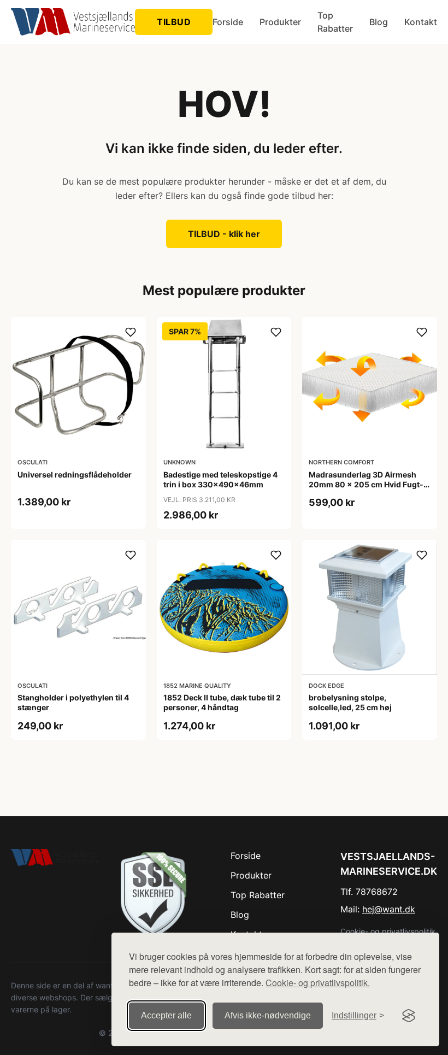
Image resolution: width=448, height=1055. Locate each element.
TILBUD (174, 21)
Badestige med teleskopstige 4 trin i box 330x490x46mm (220, 479)
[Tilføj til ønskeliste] (130, 332)
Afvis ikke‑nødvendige (268, 1015)
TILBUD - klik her (224, 233)
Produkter (280, 21)
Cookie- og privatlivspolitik (387, 931)
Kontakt (420, 21)
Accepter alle (166, 1015)
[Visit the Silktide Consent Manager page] (409, 1016)
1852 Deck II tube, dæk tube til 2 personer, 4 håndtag (222, 702)
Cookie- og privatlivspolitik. (318, 982)
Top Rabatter (335, 22)
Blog (378, 21)
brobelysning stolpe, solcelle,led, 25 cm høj (350, 702)
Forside (228, 21)
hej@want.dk (388, 909)
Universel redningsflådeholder (74, 474)
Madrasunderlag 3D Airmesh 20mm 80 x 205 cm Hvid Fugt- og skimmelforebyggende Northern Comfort (366, 489)
